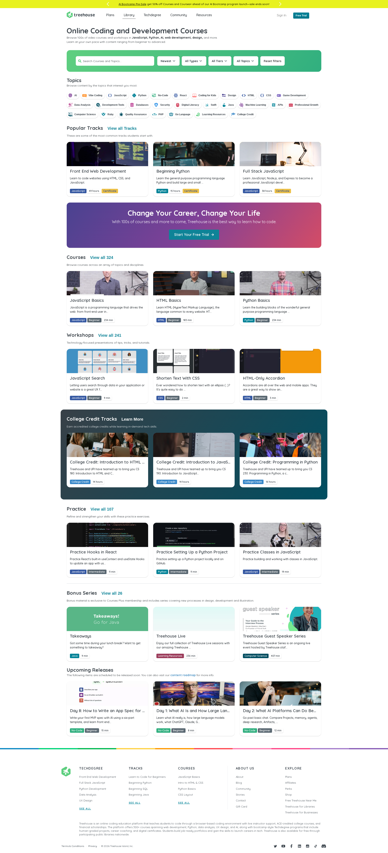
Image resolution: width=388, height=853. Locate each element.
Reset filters (272, 61)
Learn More (132, 419)
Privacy (92, 846)
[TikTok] (315, 846)
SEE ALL (85, 808)
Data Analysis (87, 794)
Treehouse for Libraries (300, 806)
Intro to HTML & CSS (190, 782)
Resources (204, 15)
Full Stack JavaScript (92, 782)
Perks (288, 788)
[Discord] (324, 846)
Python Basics (187, 788)
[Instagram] (307, 846)
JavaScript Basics (189, 776)
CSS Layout (185, 794)
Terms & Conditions (72, 846)
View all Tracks (122, 128)
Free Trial (301, 15)
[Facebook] (291, 846)
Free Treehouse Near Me (300, 800)
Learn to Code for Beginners (147, 776)
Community (178, 15)
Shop (288, 794)
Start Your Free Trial (191, 234)
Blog (239, 782)
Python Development (92, 788)
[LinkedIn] (299, 846)
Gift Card (241, 806)
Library (129, 15)
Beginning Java (139, 794)
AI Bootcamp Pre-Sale (132, 4)
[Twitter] (275, 846)
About (239, 776)
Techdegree (152, 15)
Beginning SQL (138, 788)
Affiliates (290, 782)
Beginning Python (140, 782)
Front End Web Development (97, 776)
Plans (110, 15)
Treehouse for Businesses (301, 812)
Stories (240, 794)
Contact (241, 800)
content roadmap (183, 675)
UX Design (85, 800)
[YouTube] (283, 846)
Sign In (281, 15)
